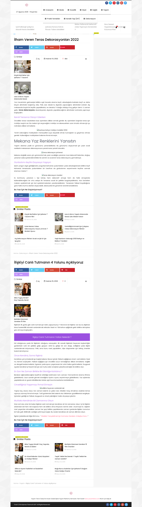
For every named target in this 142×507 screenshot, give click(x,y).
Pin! (66, 270)
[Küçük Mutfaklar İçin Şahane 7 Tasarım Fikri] (19, 217)
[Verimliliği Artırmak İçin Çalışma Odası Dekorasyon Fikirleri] (59, 229)
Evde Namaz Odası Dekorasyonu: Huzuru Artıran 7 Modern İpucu (36, 228)
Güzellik (72, 10)
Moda (61, 10)
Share (21, 47)
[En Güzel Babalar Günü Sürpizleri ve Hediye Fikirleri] (19, 459)
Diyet (84, 10)
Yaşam (106, 10)
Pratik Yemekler (53, 19)
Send (21, 52)
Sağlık (94, 10)
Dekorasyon (90, 19)
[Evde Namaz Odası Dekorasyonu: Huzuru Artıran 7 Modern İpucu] (19, 229)
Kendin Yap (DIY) (73, 19)
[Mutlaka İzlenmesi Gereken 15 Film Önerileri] (59, 447)
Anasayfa (49, 10)
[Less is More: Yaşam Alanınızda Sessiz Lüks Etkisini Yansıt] (59, 217)
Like (65, 59)
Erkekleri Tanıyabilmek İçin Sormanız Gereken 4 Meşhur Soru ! (64, 416)
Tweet (37, 47)
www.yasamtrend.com (92, 499)
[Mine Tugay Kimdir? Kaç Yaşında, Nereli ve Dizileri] (19, 447)
